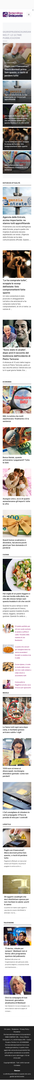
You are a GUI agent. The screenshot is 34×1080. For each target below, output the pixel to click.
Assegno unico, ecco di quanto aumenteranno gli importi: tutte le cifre (16, 501)
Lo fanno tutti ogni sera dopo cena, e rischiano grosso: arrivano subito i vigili (15, 729)
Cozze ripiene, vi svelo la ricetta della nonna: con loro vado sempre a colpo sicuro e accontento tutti (23, 670)
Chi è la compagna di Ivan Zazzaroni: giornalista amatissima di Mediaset (16, 1000)
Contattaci (17, 1065)
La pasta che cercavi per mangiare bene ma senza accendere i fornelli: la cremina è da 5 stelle (23, 652)
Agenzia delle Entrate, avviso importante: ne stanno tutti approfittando (16, 97)
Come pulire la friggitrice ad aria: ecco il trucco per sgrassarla (23, 685)
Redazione (15, 1029)
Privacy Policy (24, 1029)
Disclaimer (17, 1032)
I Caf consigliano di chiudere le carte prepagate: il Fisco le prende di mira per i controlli (16, 815)
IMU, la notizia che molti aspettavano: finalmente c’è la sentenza (16, 167)
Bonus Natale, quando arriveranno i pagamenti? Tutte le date (16, 460)
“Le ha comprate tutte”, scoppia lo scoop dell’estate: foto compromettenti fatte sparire (17, 144)
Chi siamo (7, 1029)
